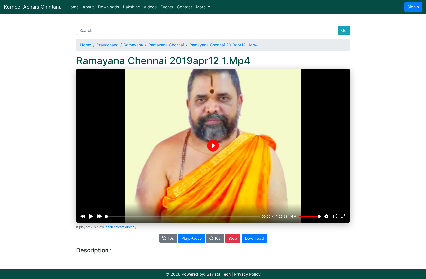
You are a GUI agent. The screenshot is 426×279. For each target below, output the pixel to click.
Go (344, 30)
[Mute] (293, 216)
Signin (413, 6)
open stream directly (121, 227)
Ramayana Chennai (166, 44)
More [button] (201, 6)
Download (254, 238)
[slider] (182, 216)
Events (166, 6)
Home (74, 6)
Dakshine (131, 6)
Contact (184, 6)
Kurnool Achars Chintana (33, 7)
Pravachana (107, 44)
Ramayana (133, 44)
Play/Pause (191, 238)
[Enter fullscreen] (343, 216)
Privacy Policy (247, 274)
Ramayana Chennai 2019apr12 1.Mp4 (223, 44)
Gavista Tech (218, 274)
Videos (150, 6)
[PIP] (335, 216)
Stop (232, 238)
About (88, 6)
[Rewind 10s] (83, 216)
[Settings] (326, 216)
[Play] (91, 216)
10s (170, 238)
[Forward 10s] (100, 216)
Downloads (108, 6)
